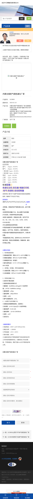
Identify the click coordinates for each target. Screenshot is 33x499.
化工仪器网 (19, 474)
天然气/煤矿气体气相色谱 (15, 58)
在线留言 (6, 126)
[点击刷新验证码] (16, 411)
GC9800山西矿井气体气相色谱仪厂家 (18, 432)
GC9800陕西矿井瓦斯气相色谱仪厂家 (18, 437)
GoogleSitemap (5, 477)
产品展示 (15, 56)
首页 (10, 56)
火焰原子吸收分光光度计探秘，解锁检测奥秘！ (16, 50)
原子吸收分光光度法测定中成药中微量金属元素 (16, 45)
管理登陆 (24, 474)
